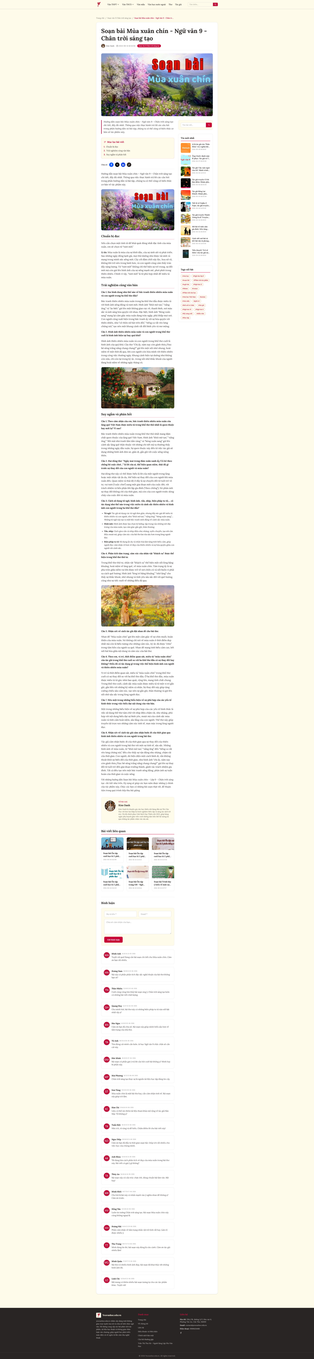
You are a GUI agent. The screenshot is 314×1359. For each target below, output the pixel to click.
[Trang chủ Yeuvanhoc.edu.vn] (98, 4)
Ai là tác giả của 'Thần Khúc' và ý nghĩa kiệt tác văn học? (201, 146)
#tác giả (201, 305)
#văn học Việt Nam (189, 297)
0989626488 (195, 1329)
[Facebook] (111, 165)
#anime (202, 297)
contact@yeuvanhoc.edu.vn (196, 1325)
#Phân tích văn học (189, 293)
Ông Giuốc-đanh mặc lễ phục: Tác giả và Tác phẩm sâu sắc (201, 158)
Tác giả (178, 4)
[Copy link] (129, 165)
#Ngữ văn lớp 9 (198, 276)
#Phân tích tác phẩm (201, 280)
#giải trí (197, 301)
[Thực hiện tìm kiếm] (215, 4)
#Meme (185, 288)
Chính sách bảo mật (146, 1335)
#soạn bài (185, 280)
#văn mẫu (185, 301)
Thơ (170, 4)
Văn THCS (126, 4)
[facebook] (181, 1333)
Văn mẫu (141, 4)
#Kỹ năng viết (187, 313)
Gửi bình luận (113, 939)
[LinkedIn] (123, 165)
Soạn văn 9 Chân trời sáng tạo (119, 18)
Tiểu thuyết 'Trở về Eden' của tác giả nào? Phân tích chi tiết (201, 252)
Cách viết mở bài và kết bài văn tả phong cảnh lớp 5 (200, 240)
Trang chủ (100, 18)
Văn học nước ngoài (157, 4)
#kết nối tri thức (188, 305)
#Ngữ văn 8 (199, 309)
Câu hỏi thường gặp (145, 1339)
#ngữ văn (185, 284)
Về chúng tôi (143, 1324)
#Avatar (195, 288)
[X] (117, 165)
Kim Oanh (124, 805)
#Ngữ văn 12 (197, 284)
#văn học (185, 276)
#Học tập (185, 318)
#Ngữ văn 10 (186, 309)
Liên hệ (141, 1327)
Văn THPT (112, 4)
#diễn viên (200, 313)
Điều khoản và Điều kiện (147, 1331)
